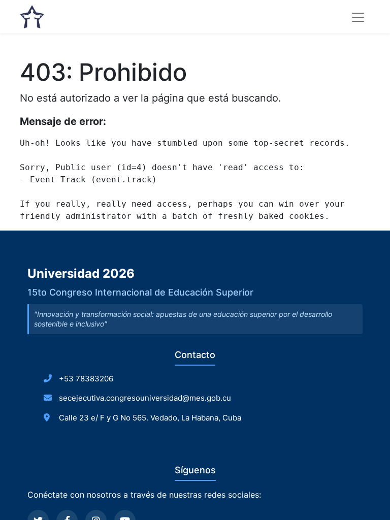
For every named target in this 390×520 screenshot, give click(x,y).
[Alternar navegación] (358, 16)
